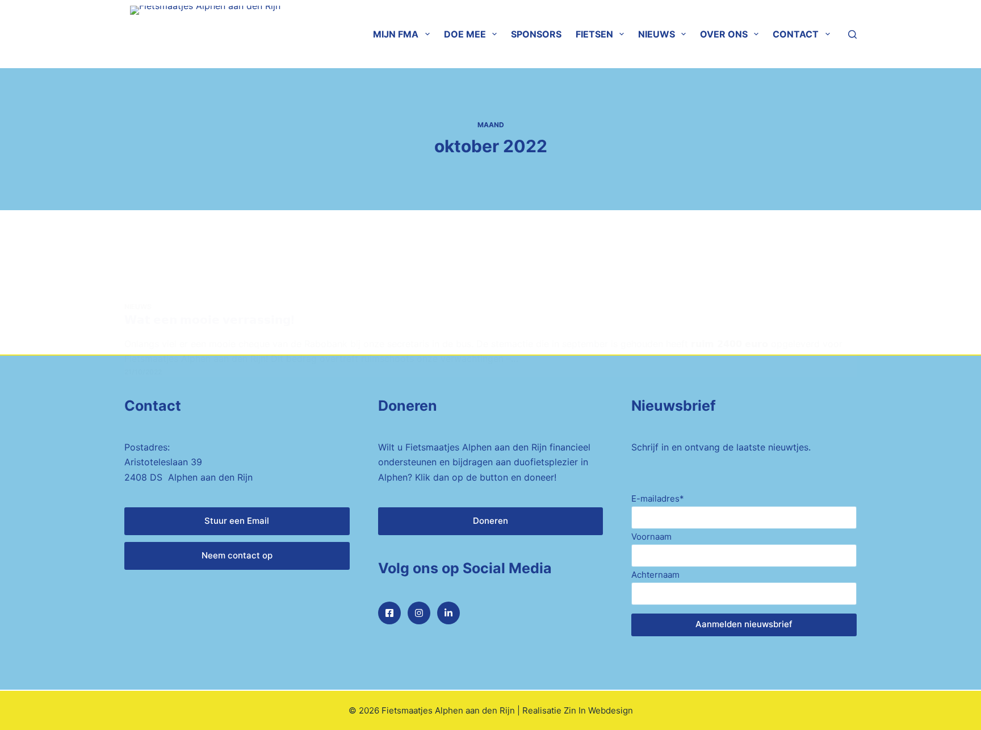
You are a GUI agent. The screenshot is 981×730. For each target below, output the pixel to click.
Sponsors (536, 34)
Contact (796, 34)
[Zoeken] (852, 34)
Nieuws (656, 34)
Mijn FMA (395, 34)
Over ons (724, 34)
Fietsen (594, 34)
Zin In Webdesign (598, 710)
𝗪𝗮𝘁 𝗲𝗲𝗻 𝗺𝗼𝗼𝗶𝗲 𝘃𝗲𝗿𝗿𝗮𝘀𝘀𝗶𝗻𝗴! (209, 320)
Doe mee (465, 34)
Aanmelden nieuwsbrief (744, 624)
